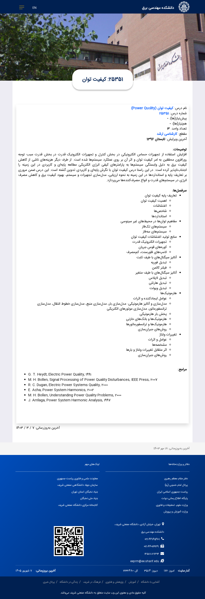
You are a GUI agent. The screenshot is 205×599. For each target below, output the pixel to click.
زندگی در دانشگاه (69, 582)
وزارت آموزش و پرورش (176, 512)
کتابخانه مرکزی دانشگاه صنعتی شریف (78, 505)
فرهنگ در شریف (91, 582)
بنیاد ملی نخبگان (89, 498)
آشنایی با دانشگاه (150, 582)
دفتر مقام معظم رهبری (176, 478)
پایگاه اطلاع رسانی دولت (175, 498)
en (34, 8)
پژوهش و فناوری (115, 582)
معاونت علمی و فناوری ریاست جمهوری (77, 478)
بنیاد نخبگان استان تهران (85, 492)
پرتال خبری (49, 582)
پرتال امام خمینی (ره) (176, 485)
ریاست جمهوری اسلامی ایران (172, 492)
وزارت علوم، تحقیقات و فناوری (172, 505)
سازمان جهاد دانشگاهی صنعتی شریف (77, 485)
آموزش (132, 582)
